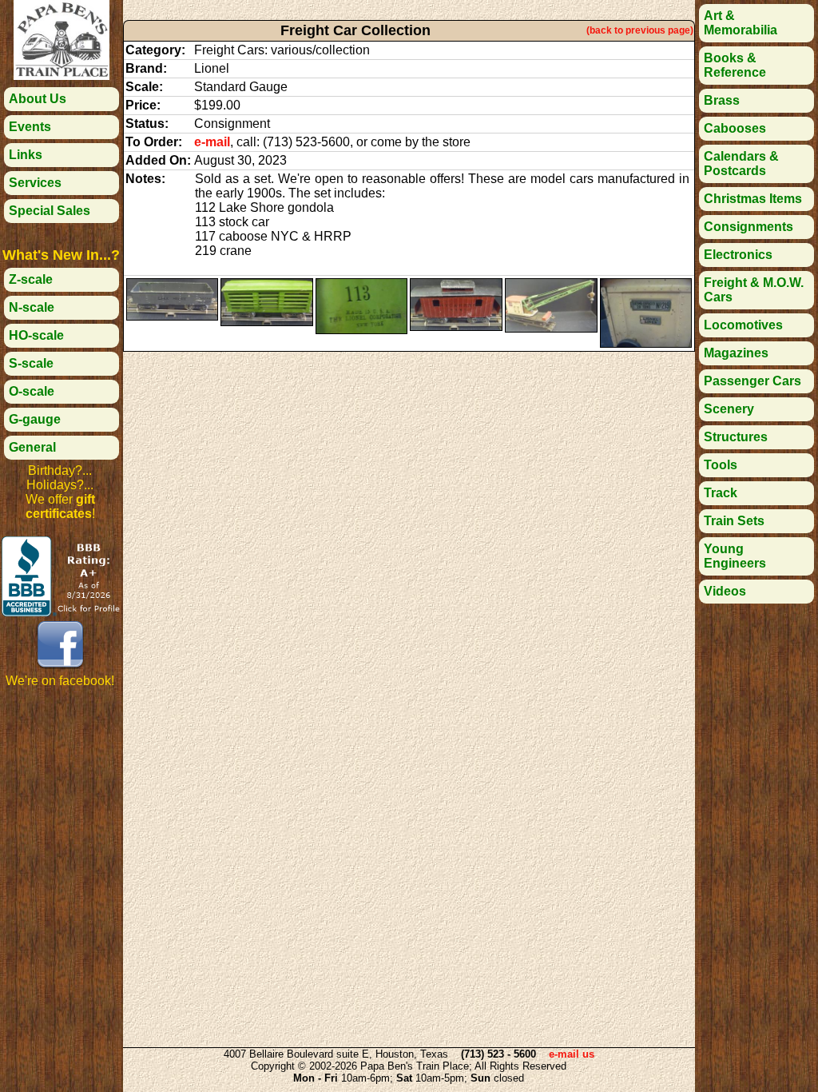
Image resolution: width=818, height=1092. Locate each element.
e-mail (212, 142)
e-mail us (571, 1054)
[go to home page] (61, 75)
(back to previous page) (639, 30)
